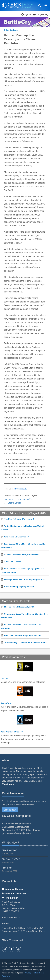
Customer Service (13, 889)
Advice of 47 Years (12, 562)
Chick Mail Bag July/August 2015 (19, 587)
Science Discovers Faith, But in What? (21, 554)
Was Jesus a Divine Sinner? (16, 537)
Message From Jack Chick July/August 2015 (24, 579)
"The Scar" (7, 868)
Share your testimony (15, 893)
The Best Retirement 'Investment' (19, 519)
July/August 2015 (20, 489)
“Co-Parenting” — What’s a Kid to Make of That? (26, 642)
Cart (37, 14)
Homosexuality (24, 499)
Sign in (27, 14)
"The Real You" (9, 850)
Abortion (9, 499)
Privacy (28, 973)
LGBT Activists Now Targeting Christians (22, 635)
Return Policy (11, 898)
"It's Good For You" (11, 859)
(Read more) (8, 784)
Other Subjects (11, 30)
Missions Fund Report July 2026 (19, 607)
